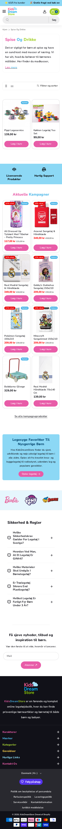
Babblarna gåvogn (14, 386)
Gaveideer (9, 751)
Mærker (7, 738)
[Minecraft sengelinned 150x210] (46, 319)
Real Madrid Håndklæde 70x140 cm (44, 389)
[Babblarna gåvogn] (16, 370)
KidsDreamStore (27, 814)
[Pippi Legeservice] (16, 113)
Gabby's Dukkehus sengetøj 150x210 (44, 287)
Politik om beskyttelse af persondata (31, 791)
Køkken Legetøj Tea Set (44, 132)
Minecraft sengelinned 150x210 (46, 337)
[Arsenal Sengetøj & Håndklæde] (46, 214)
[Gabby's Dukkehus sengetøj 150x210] (46, 268)
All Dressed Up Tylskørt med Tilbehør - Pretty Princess (16, 234)
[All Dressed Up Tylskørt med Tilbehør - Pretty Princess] (16, 214)
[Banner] (11, 500)
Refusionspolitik (22, 796)
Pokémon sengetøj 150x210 (14, 337)
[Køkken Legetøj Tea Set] (46, 113)
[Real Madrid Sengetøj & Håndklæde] (16, 268)
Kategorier (9, 745)
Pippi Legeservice (14, 130)
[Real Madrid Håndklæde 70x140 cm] (46, 370)
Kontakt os (9, 764)
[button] (4, 11)
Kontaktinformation (41, 802)
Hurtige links (11, 757)
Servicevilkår (20, 802)
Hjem (4, 29)
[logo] (31, 687)
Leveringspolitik (43, 796)
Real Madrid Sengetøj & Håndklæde (16, 287)
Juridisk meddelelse (33, 807)
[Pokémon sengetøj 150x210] (16, 319)
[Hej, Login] (44, 11)
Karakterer (9, 732)
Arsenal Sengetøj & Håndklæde (44, 233)
